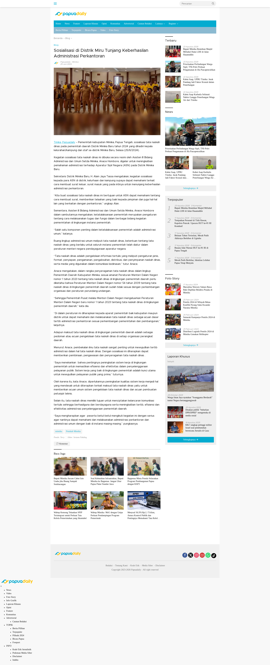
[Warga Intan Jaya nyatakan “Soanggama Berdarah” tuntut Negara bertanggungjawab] (191, 379)
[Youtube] (202, 555)
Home (58, 23)
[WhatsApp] (207, 555)
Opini (104, 23)
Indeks (15, 660)
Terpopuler (76, 30)
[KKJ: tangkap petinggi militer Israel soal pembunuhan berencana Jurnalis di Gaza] (175, 427)
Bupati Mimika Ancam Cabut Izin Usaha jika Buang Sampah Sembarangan (69, 481)
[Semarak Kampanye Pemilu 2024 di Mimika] (173, 319)
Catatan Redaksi (145, 23)
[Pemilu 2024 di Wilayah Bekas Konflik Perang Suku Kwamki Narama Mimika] (173, 304)
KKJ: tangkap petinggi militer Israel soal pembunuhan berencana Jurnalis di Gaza (198, 428)
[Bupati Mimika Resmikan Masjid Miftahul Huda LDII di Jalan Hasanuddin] (173, 51)
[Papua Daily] (71, 14)
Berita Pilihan (62, 30)
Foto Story (114, 30)
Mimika (75, 62)
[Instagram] (196, 555)
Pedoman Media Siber (22, 653)
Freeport (16, 642)
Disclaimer (160, 565)
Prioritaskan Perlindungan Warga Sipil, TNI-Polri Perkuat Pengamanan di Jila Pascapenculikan (199, 67)
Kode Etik (134, 565)
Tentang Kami (121, 565)
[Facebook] (184, 555)
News (67, 23)
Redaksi (109, 565)
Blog (56, 45)
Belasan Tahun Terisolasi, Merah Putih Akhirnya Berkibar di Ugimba (192, 237)
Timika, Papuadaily (64, 142)
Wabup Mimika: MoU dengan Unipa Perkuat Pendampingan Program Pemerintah (107, 515)
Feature (76, 23)
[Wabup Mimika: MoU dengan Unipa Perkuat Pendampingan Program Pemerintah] (107, 500)
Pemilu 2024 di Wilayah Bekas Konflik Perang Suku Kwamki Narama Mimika (196, 305)
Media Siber (147, 565)
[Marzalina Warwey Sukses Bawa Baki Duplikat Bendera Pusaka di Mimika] (173, 289)
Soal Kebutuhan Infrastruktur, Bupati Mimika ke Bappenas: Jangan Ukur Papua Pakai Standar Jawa (107, 481)
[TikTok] (213, 555)
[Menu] (56, 3)
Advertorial (129, 23)
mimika (58, 431)
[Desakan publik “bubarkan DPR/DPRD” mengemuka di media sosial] (175, 412)
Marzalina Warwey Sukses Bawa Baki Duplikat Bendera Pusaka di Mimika (197, 290)
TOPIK (9, 625)
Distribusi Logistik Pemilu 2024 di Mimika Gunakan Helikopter (198, 332)
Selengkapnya (189, 188)
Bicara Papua (91, 30)
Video (102, 30)
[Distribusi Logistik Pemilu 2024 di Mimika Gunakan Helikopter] (173, 334)
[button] (213, 3)
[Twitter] (190, 555)
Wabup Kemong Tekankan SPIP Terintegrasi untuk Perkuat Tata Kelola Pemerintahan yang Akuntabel (70, 515)
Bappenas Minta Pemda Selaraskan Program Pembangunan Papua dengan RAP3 (143, 481)
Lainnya (159, 23)
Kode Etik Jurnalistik (21, 649)
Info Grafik (11, 600)
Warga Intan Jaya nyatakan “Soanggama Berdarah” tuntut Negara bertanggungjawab (190, 398)
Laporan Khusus (91, 23)
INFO (8, 646)
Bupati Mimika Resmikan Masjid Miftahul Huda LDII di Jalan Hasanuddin (197, 52)
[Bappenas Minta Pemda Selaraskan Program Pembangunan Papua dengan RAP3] (144, 466)
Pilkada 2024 (18, 635)
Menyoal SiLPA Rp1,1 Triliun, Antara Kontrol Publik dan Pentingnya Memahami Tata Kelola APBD (143, 515)
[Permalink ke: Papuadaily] (56, 63)
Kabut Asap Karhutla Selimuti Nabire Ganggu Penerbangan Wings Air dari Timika (199, 97)
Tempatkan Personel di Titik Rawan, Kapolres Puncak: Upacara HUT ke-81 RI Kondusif (193, 223)
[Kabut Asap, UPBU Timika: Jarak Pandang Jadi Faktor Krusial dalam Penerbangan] (173, 82)
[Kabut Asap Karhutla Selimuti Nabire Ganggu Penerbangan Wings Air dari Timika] (173, 97)
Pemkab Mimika (73, 431)
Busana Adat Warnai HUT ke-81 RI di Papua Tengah (191, 249)
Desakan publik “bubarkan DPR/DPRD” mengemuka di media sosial (198, 413)
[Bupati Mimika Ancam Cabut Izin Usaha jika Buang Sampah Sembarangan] (70, 466)
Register (172, 23)
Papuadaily (65, 62)
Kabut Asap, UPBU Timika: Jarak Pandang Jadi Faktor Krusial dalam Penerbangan (198, 82)
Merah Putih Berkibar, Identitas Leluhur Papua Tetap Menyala (192, 261)
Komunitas (115, 23)
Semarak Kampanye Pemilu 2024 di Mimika (199, 318)
